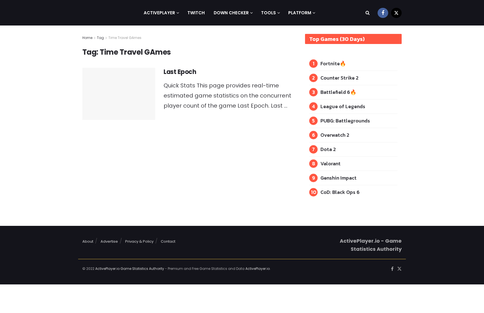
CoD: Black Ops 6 (340, 192)
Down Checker (231, 13)
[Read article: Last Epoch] (118, 94)
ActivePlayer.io (257, 268)
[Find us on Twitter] (396, 12)
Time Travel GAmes (124, 37)
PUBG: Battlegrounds (345, 120)
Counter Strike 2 (339, 78)
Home (87, 37)
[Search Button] (368, 12)
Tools (268, 13)
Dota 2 (328, 149)
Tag (100, 37)
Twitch (196, 13)
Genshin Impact (338, 178)
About (87, 241)
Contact (168, 241)
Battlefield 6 (335, 92)
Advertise (109, 241)
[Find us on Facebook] (383, 12)
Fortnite (330, 63)
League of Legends (342, 106)
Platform (299, 13)
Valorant (330, 163)
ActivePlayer (159, 13)
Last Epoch (180, 72)
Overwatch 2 (334, 135)
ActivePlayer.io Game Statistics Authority (129, 268)
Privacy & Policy (139, 241)
